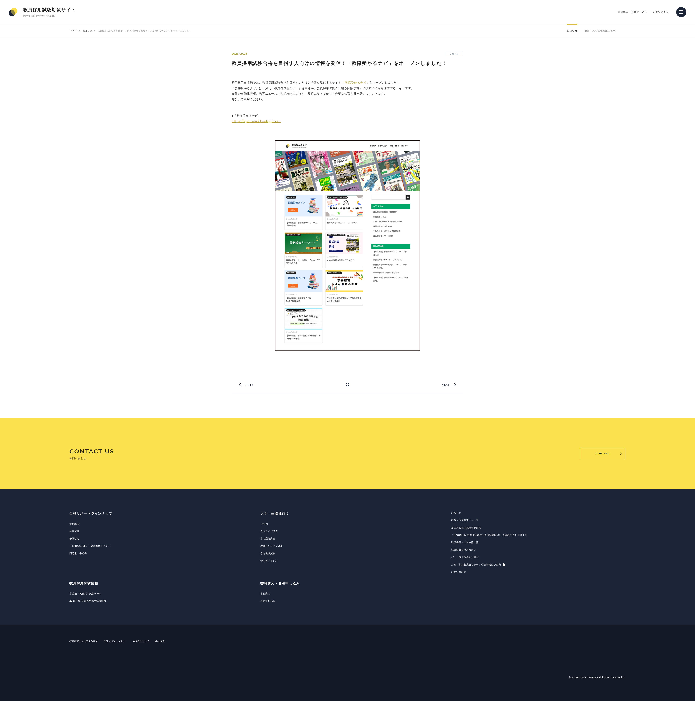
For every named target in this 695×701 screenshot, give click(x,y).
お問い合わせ (661, 12)
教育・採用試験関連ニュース (601, 30)
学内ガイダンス (269, 560)
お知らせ (87, 30)
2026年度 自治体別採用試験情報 (88, 600)
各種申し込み (267, 600)
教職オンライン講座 (271, 545)
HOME (73, 30)
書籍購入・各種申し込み (632, 12)
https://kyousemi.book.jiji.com (256, 121)
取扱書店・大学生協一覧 (465, 542)
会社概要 (160, 641)
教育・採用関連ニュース (465, 520)
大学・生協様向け (274, 513)
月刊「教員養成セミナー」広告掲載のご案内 (476, 564)
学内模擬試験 (267, 553)
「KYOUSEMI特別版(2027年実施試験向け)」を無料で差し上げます (489, 534)
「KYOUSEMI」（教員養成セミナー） (91, 545)
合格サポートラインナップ (91, 513)
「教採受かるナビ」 (355, 82)
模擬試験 (74, 531)
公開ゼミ (74, 538)
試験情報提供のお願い (463, 549)
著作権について (141, 641)
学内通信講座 (267, 538)
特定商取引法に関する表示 (84, 641)
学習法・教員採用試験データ (86, 593)
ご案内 (264, 523)
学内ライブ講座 (269, 531)
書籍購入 (265, 593)
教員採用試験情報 (84, 583)
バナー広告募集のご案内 (465, 557)
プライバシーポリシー (115, 641)
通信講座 (74, 523)
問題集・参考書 (78, 553)
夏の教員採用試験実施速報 (466, 527)
